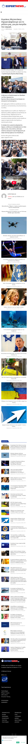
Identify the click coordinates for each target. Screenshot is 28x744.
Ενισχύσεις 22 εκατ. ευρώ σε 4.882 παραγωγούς (17, 544)
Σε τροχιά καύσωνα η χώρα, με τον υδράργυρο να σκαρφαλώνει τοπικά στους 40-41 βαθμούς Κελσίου (18, 561)
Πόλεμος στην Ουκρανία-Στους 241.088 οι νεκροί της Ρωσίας (17, 511)
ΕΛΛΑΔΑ (4, 714)
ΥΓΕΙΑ (16, 714)
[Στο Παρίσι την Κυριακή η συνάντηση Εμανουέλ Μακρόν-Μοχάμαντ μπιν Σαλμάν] (5, 616)
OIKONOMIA (5, 716)
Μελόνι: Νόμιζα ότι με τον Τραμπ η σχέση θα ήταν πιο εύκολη (18, 478)
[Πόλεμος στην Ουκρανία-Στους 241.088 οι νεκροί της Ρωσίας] (14, 390)
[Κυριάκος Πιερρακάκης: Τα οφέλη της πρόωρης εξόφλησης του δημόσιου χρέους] (5, 649)
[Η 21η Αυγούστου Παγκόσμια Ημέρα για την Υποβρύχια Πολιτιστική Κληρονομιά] (14, 319)
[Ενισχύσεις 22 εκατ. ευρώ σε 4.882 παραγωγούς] (5, 545)
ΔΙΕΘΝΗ (17, 718)
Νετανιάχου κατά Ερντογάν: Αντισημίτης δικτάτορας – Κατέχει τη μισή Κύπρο (18, 495)
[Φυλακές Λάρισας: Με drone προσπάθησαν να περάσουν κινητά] (14, 225)
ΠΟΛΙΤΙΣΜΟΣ (5, 722)
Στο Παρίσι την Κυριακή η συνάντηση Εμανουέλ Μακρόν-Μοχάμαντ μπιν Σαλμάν (17, 616)
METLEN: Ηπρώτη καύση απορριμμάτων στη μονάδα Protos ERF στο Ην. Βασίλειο (18, 504)
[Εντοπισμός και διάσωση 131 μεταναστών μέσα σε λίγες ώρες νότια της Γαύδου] (5, 590)
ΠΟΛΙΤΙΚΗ (4, 720)
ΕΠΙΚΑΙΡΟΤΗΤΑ (6, 712)
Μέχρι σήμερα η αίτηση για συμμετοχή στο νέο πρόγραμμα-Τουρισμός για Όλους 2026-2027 (17, 632)
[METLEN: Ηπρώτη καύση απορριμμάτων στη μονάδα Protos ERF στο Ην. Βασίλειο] (14, 367)
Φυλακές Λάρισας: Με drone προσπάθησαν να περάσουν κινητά (18, 454)
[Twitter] (15, 734)
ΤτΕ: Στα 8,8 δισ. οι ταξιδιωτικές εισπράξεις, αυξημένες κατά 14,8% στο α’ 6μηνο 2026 (18, 536)
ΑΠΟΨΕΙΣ (17, 722)
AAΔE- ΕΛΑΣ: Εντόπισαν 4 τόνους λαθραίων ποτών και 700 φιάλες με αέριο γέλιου (18, 553)
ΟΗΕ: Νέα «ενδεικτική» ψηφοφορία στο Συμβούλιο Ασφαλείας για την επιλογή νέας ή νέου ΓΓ (18, 640)
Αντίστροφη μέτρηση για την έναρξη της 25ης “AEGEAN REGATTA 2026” (18, 528)
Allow (18, 742)
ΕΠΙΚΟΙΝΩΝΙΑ (4, 700)
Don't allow (23, 742)
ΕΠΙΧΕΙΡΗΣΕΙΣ (5, 718)
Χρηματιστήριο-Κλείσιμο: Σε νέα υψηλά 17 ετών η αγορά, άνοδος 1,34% (17, 520)
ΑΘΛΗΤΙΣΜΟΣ (18, 720)
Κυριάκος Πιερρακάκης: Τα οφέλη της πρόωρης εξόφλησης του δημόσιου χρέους (17, 649)
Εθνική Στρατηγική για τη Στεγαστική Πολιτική (16, 623)
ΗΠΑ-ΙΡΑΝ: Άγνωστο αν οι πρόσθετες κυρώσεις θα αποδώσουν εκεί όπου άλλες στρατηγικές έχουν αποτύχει (18, 569)
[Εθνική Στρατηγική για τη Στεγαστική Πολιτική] (5, 624)
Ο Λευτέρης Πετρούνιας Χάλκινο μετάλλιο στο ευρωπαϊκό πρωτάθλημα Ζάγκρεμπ (17, 463)
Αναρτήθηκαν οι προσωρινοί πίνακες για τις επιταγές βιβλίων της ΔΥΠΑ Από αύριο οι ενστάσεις (18, 608)
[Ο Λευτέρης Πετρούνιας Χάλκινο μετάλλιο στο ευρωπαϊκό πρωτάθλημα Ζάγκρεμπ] (14, 249)
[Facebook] (12, 734)
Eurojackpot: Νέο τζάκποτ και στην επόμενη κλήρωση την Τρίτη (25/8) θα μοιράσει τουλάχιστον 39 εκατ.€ (18, 446)
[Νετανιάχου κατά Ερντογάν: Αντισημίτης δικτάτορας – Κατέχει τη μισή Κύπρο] (14, 343)
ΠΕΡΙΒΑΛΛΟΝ (18, 712)
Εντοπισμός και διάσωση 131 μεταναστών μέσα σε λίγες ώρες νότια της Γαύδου (17, 590)
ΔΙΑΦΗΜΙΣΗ (4, 702)
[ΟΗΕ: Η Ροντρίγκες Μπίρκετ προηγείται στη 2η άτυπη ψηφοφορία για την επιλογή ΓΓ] (14, 273)
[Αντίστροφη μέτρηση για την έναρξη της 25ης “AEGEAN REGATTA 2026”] (5, 528)
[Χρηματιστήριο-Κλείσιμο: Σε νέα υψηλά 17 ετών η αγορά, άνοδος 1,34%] (14, 414)
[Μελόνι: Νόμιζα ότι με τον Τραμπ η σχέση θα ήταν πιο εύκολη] (14, 296)
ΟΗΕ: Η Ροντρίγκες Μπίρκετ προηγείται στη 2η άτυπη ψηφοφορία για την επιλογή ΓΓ (17, 471)
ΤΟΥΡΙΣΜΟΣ (18, 716)
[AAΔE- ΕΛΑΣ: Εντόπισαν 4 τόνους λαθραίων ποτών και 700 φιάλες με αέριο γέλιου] (5, 553)
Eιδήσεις (10, 196)
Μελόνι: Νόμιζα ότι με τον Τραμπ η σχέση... (14, 307)
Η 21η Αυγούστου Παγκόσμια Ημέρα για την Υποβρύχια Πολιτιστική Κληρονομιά (18, 487)
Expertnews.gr (9, 29)
